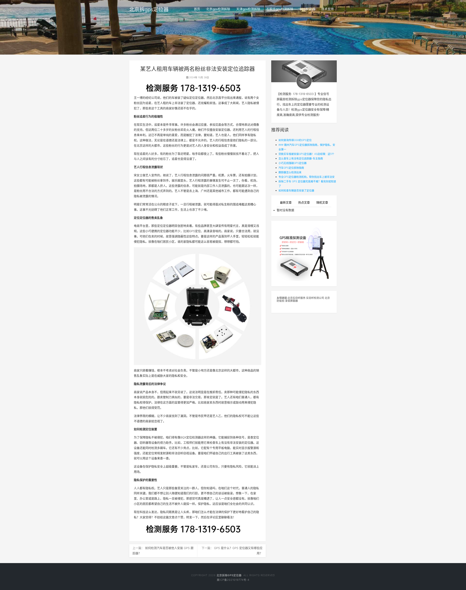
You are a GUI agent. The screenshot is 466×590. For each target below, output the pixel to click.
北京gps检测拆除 (218, 9)
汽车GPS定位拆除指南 (291, 167)
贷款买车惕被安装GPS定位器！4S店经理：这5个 (306, 153)
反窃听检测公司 (315, 297)
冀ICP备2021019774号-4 (233, 579)
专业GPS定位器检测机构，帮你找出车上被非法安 (307, 176)
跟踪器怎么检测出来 (290, 172)
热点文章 (304, 202)
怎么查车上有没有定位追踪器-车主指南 (301, 158)
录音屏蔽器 (291, 300)
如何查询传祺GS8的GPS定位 (295, 140)
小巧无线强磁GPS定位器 (293, 162)
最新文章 (286, 202)
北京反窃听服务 (296, 297)
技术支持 (327, 9)
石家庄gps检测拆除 (279, 9)
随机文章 (322, 202)
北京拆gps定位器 (149, 9)
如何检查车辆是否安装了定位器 (296, 190)
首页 (197, 9)
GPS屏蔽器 (307, 9)
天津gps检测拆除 (248, 9)
